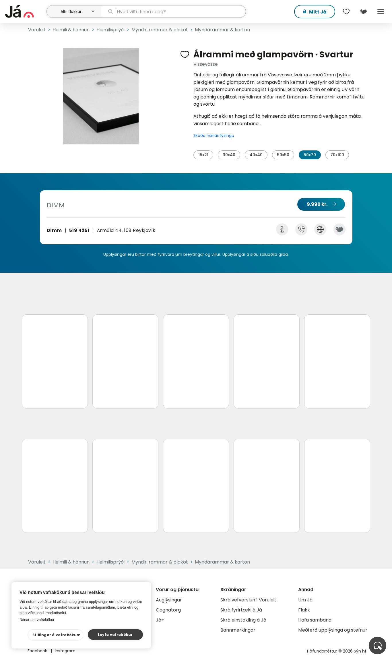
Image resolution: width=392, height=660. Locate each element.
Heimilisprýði (110, 29)
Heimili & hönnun (71, 29)
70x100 (337, 155)
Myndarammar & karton (222, 29)
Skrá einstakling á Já (243, 620)
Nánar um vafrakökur (37, 620)
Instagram (65, 651)
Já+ (160, 620)
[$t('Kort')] (363, 11)
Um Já (305, 600)
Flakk (304, 610)
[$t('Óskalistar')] (346, 11)
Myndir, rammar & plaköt (159, 29)
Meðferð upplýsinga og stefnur (332, 630)
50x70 (310, 155)
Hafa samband (314, 620)
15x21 (203, 155)
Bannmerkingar (237, 630)
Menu (380, 11)
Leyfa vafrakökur (115, 634)
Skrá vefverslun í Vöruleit (248, 600)
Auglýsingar (169, 600)
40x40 (256, 155)
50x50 (283, 155)
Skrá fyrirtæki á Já (241, 610)
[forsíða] (25, 11)
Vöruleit (37, 29)
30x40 (229, 155)
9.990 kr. (317, 204)
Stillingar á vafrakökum (56, 634)
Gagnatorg (168, 610)
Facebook (38, 651)
